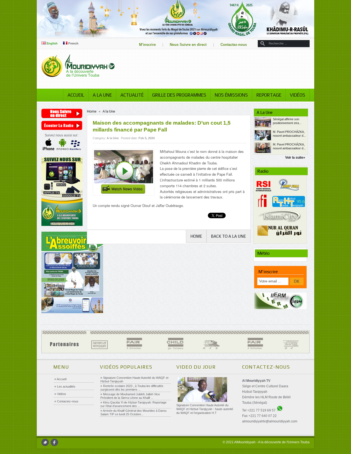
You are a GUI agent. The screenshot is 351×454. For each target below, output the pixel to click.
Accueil (75, 95)
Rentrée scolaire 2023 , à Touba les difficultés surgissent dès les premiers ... (131, 387)
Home (92, 111)
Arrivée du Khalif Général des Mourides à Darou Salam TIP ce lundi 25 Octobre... (133, 412)
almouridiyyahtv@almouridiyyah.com (269, 421)
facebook (54, 442)
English (52, 43)
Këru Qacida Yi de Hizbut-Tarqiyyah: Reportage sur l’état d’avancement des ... (133, 404)
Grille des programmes (179, 95)
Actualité (132, 95)
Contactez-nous (233, 45)
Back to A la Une (228, 236)
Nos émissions (231, 95)
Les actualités (65, 386)
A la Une (102, 95)
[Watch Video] (123, 172)
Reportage (268, 95)
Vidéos (297, 95)
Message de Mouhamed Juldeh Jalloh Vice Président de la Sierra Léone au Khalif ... (130, 396)
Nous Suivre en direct (188, 45)
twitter (45, 442)
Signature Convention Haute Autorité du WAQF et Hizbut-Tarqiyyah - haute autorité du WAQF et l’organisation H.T (204, 408)
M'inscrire (147, 45)
